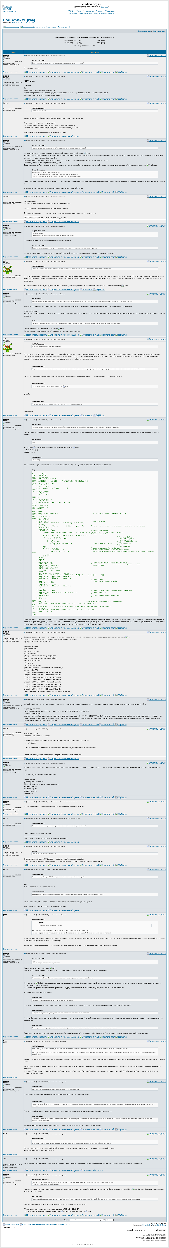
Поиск (79, 11)
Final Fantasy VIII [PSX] (19, 20)
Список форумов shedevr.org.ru (44, 27)
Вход (112, 13)
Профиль (74, 13)
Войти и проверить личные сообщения (94, 13)
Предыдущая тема (144, 31)
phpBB (80, 1245)
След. (32, 22)
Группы (100, 11)
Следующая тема (159, 31)
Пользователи (89, 11)
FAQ (71, 11)
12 (29, 22)
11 (27, 22)
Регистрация (110, 11)
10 (24, 22)
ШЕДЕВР (104, 7)
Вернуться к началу (10, 72)
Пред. (13, 22)
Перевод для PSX (64, 27)
